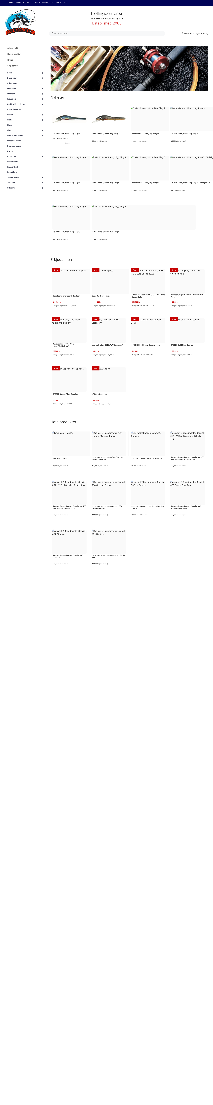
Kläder (25, 114)
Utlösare (25, 187)
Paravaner (25, 156)
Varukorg (203, 33)
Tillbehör (25, 182)
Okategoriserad (14, 146)
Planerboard (12, 162)
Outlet (10, 151)
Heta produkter (14, 54)
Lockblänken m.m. (25, 135)
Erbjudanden (12, 66)
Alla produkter (13, 48)
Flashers (25, 93)
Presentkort (12, 167)
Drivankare (12, 83)
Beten (25, 72)
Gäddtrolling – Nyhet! (25, 104)
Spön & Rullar (25, 177)
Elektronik (25, 88)
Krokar (25, 119)
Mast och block (14, 141)
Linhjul (10, 125)
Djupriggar (25, 78)
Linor (25, 130)
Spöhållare (12, 172)
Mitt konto (189, 33)
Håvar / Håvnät (14, 109)
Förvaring (25, 99)
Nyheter (10, 60)
